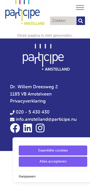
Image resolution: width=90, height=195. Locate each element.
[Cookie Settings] (6, 187)
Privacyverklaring (28, 101)
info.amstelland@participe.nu (46, 119)
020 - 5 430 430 (32, 112)
